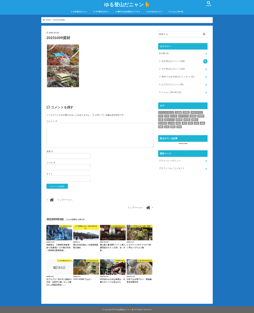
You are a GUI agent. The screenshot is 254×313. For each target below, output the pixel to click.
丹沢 (161, 116)
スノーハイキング (166, 112)
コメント (51, 121)
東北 (184, 123)
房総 (178, 123)
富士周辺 (162, 123)
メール (50, 162)
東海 (190, 123)
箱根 (161, 127)
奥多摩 (179, 120)
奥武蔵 (187, 120)
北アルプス (183, 116)
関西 (173, 127)
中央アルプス (196, 112)
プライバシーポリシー (170, 161)
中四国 (186, 112)
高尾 (179, 127)
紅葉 (167, 127)
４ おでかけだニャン (154, 12)
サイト (49, 174)
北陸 (161, 120)
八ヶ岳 (173, 116)
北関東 (200, 116)
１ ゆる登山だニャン (79, 12)
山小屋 (171, 123)
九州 (167, 116)
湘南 (202, 123)
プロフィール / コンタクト (172, 168)
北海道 (193, 116)
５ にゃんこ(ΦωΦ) (175, 12)
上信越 (178, 112)
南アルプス (169, 120)
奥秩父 (194, 120)
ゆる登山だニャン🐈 (127, 4)
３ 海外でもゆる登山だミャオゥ (127, 12)
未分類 (164, 53)
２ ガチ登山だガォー (101, 12)
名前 (49, 151)
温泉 (196, 123)
